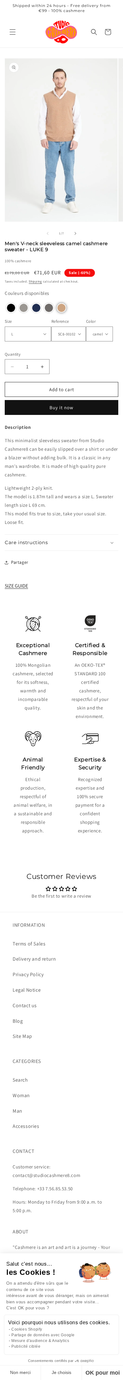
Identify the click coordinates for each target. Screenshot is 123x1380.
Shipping (35, 281)
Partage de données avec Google (43, 1335)
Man (17, 1111)
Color (91, 321)
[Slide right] (75, 233)
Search (20, 1080)
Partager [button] (19, 562)
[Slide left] (48, 233)
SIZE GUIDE (16, 585)
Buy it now (61, 407)
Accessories (26, 1126)
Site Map (22, 1036)
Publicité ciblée (26, 1346)
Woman (21, 1095)
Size (8, 321)
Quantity (12, 354)
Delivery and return (34, 959)
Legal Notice (27, 990)
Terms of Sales (29, 943)
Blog (18, 1021)
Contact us (25, 1005)
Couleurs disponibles (27, 293)
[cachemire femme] (61, 32)
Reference (60, 321)
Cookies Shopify (26, 1329)
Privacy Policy (28, 974)
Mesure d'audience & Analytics (40, 1341)
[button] (13, 32)
